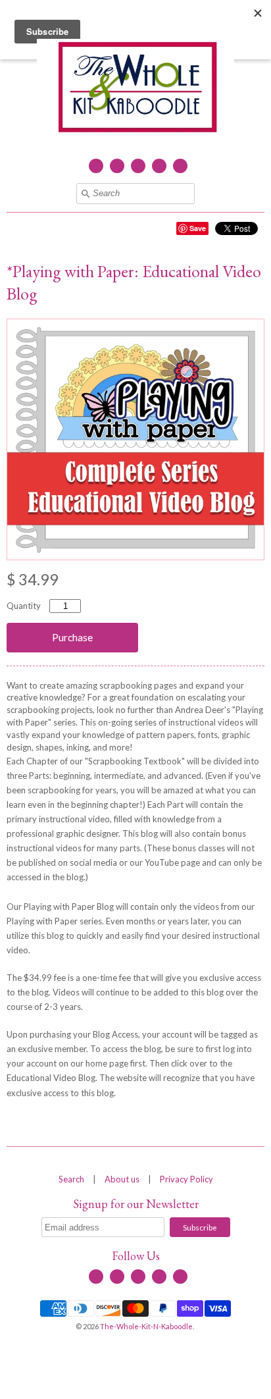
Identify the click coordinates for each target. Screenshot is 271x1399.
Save (197, 228)
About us (122, 1179)
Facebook (96, 166)
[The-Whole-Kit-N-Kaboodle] (135, 89)
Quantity (24, 605)
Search (71, 1179)
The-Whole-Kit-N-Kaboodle (146, 1326)
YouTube (138, 166)
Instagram (159, 166)
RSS (117, 166)
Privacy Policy (186, 1179)
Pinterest (180, 166)
